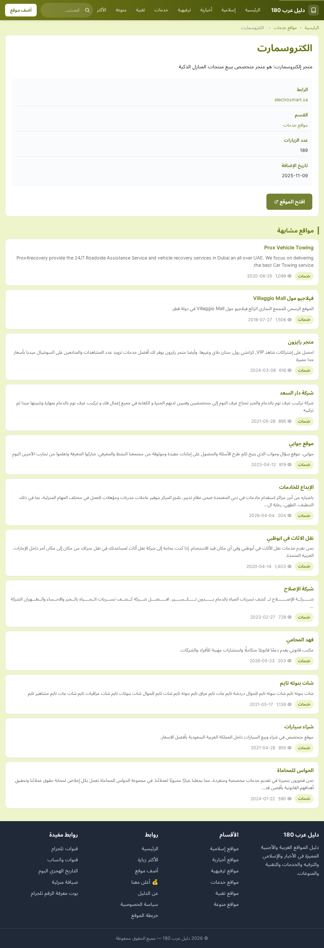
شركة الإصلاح (299, 588)
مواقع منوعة (226, 904)
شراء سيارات (299, 726)
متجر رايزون (301, 342)
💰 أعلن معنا (144, 882)
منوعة (121, 10)
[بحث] (87, 10)
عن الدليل (148, 893)
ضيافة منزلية (65, 882)
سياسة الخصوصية (139, 904)
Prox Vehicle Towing (289, 247)
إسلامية (228, 10)
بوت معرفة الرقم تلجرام (54, 893)
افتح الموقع (291, 201)
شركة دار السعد (297, 393)
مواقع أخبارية (225, 859)
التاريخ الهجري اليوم (58, 870)
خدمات (161, 10)
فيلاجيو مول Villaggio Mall (283, 298)
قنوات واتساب (62, 859)
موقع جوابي (301, 443)
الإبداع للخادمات (296, 487)
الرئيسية (252, 10)
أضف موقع (21, 10)
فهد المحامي (300, 639)
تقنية (140, 10)
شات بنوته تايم (297, 683)
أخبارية (206, 10)
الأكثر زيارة (97, 10)
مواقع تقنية (227, 893)
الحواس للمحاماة (295, 770)
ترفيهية (184, 10)
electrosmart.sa (291, 99)
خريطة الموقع (144, 915)
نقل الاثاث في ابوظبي (290, 538)
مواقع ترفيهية (225, 870)
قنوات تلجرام (65, 848)
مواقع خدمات (285, 27)
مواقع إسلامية (224, 848)
